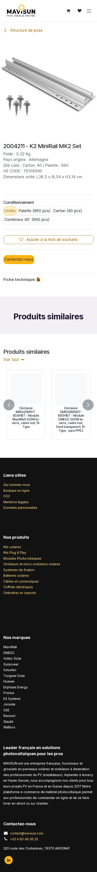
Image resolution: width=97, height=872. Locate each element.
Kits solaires (12, 547)
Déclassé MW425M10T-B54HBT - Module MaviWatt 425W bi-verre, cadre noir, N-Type (26, 417)
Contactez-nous (18, 259)
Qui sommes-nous (16, 485)
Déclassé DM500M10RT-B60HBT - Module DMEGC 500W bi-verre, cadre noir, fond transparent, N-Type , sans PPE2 (71, 419)
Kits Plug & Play (14, 552)
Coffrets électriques (18, 587)
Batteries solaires (16, 575)
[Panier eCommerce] (68, 11)
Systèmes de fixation (19, 570)
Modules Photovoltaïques (22, 558)
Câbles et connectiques (21, 581)
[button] (8, 404)
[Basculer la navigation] (89, 11)
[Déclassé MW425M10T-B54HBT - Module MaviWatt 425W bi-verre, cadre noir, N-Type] (26, 389)
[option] (48, 404)
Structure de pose (26, 30)
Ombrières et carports (19, 593)
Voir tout (11, 359)
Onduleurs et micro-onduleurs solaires (31, 564)
